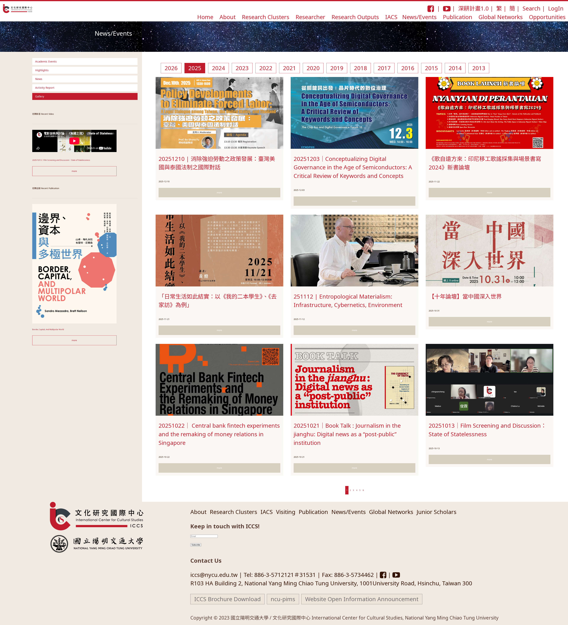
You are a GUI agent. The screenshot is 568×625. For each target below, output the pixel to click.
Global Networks (501, 17)
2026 (171, 68)
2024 (218, 68)
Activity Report (44, 87)
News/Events (419, 17)
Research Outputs (355, 17)
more (74, 171)
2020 (313, 68)
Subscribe (196, 545)
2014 (455, 68)
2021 (289, 68)
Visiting (285, 512)
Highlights (42, 70)
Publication (457, 17)
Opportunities (547, 17)
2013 (478, 68)
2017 (384, 68)
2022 (265, 68)
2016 (407, 68)
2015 (431, 68)
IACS (391, 17)
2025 (194, 68)
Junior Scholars (436, 512)
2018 (360, 68)
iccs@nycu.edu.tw (214, 575)
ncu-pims (283, 599)
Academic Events (46, 61)
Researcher (310, 17)
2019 (336, 68)
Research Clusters (265, 17)
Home (205, 17)
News (38, 79)
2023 (242, 68)
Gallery (39, 96)
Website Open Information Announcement (361, 599)
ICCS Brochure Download (227, 599)
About (228, 17)
